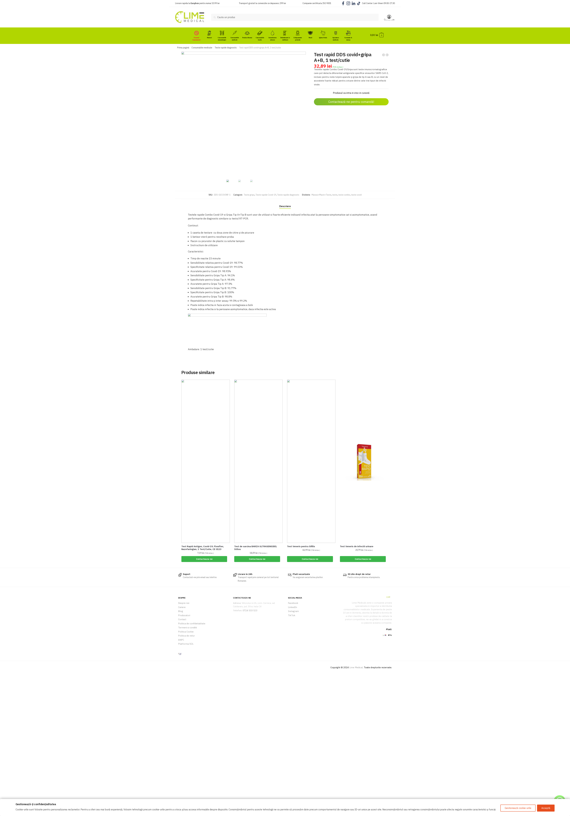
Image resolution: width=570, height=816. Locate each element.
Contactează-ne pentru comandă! (351, 102)
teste (334, 194)
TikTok (291, 615)
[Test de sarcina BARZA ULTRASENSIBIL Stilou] (258, 461)
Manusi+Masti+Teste (321, 194)
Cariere (182, 607)
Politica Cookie (186, 631)
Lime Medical (356, 667)
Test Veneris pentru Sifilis (301, 546)
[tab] (285, 203)
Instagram (293, 611)
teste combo (344, 194)
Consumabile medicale (201, 47)
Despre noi (183, 603)
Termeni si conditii (187, 627)
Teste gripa (249, 194)
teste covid (356, 194)
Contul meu (389, 19)
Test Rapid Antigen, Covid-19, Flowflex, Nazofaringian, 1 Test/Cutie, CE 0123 (202, 548)
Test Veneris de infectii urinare (356, 546)
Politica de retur (186, 635)
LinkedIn (292, 607)
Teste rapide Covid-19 (265, 194)
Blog (180, 611)
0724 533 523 (250, 610)
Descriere (285, 206)
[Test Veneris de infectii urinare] (364, 461)
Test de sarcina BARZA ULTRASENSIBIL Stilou (255, 548)
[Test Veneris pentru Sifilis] (311, 461)
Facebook (293, 603)
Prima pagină (183, 47)
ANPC (181, 639)
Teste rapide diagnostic (226, 47)
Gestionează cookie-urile (518, 808)
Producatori (184, 615)
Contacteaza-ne (204, 559)
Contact (182, 619)
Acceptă (545, 808)
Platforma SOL (186, 643)
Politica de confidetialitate (191, 623)
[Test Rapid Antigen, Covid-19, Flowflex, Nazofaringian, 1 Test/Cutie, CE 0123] (205, 461)
